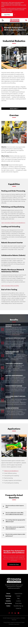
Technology (8, 596)
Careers (18, 596)
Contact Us (18, 608)
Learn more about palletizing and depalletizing (13, 222)
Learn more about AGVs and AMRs (10, 285)
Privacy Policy (18, 603)
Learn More (7, 14)
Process (8, 593)
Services (8, 598)
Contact (8, 606)
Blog (18, 598)
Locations (18, 601)
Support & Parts (18, 593)
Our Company (8, 603)
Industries (8, 601)
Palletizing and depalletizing (11, 470)
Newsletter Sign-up (18, 606)
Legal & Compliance (16, 622)
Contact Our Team (14, 564)
